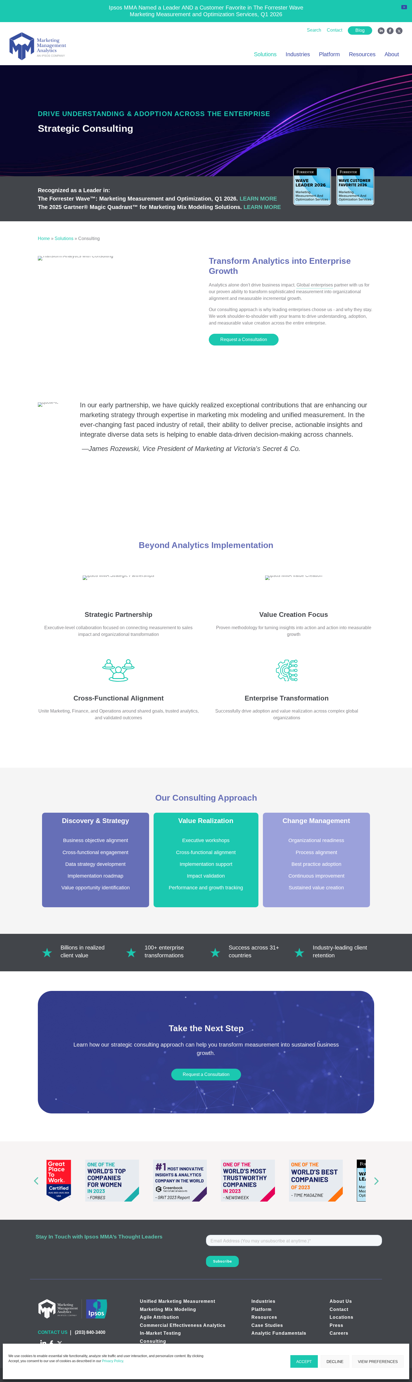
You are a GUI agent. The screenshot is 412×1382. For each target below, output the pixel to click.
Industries (298, 54)
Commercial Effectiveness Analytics (183, 1325)
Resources (362, 54)
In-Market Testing (160, 1333)
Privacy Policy (112, 1361)
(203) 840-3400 (90, 1332)
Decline (335, 1361)
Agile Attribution (159, 1317)
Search (314, 30)
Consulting (153, 1341)
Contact (334, 30)
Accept (304, 1361)
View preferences (378, 1361)
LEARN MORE (258, 199)
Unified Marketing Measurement (177, 1301)
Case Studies (267, 1325)
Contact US (53, 1332)
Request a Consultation (243, 339)
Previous (34, 1180)
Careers (339, 1333)
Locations (341, 1317)
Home (44, 238)
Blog (360, 30)
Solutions (265, 54)
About (392, 54)
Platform (329, 54)
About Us (341, 1301)
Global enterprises (315, 285)
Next (377, 1180)
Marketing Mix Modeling (168, 1309)
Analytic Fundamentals (278, 1333)
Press (336, 1325)
